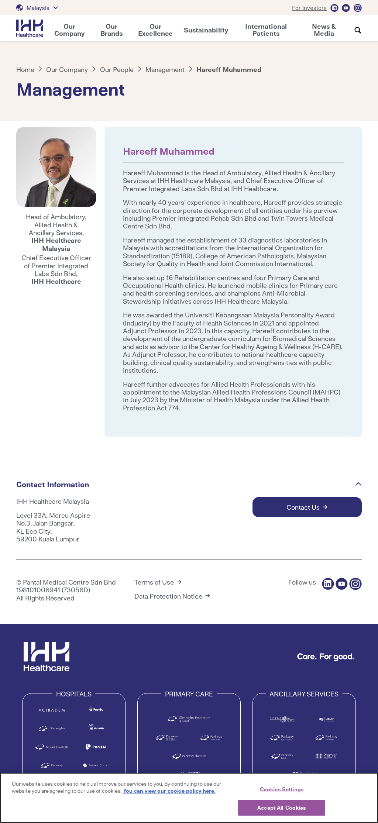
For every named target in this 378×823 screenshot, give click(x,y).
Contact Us (303, 507)
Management (165, 69)
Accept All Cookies (281, 807)
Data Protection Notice (168, 596)
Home (25, 69)
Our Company (67, 69)
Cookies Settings (281, 789)
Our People (117, 69)
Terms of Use (154, 582)
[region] (189, 798)
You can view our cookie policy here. (169, 790)
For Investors (309, 7)
